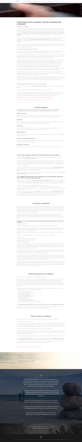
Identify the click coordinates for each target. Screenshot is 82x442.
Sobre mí (33, 1)
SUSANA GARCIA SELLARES (27, 1)
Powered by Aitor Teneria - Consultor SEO (52, 439)
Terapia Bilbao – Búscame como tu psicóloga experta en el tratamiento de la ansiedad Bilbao (34, 97)
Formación (55, 1)
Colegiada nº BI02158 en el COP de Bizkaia (44, 99)
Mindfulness (50, 1)
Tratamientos (44, 1)
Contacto (63, 1)
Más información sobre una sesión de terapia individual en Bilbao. (29, 346)
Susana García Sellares (21, 99)
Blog (59, 1)
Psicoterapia (39, 1)
